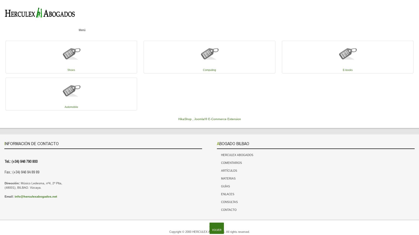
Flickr (411, 10)
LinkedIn (401, 10)
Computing (209, 70)
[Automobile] (71, 89)
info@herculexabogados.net (36, 196)
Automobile (71, 107)
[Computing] (209, 52)
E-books (347, 70)
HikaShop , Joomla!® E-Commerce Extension (209, 119)
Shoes (71, 70)
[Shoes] (71, 52)
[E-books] (348, 52)
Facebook (374, 10)
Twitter (383, 10)
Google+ (392, 10)
